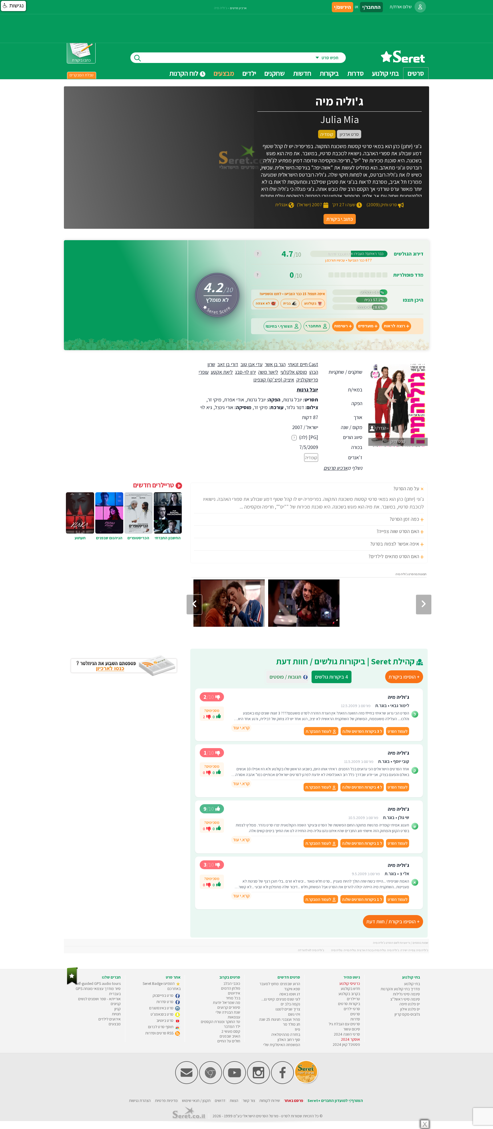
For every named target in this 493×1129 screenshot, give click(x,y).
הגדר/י (380, 428)
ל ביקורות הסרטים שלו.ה (362, 731)
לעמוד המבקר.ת (319, 731)
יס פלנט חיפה (409, 1003)
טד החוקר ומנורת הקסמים (220, 1021)
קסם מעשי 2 (230, 1031)
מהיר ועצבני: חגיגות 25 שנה (279, 1019)
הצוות (234, 1100)
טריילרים (353, 998)
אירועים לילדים (109, 1019)
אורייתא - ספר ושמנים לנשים (99, 998)
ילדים (249, 73)
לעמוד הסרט (397, 731)
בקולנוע (310, 303)
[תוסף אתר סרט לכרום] (210, 1083)
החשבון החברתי (168, 537)
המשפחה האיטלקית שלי (281, 1044)
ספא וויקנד (292, 988)
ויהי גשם (294, 1014)
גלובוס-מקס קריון (407, 1014)
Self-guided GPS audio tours (98, 983)
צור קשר (249, 1100)
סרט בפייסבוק (163, 995)
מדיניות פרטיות (166, 1100)
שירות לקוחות (269, 1100)
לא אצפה (263, 303)
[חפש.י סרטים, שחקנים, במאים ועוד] (136, 57)
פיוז (297, 1029)
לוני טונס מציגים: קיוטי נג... (280, 999)
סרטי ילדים (352, 1008)
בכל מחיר (233, 998)
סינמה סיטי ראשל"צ (405, 999)
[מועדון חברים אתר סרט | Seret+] (186, 1083)
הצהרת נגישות (140, 1100)
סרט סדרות (165, 1001)
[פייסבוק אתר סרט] (282, 1083)
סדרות (355, 1019)
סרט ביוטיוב (165, 1020)
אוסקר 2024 (350, 1039)
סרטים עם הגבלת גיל (344, 1023)
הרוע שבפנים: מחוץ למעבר (279, 983)
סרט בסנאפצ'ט (162, 1014)
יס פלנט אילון (410, 1009)
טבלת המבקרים (82, 74)
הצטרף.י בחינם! (279, 326)
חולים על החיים (228, 1041)
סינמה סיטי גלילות (406, 994)
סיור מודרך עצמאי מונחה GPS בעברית (98, 991)
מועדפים (365, 326)
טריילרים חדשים (154, 484)
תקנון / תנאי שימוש (196, 1100)
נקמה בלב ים (290, 1003)
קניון (117, 1008)
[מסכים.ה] (218, 716)
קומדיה (311, 457)
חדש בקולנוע (350, 988)
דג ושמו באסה (289, 994)
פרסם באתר (293, 1100)
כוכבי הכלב (231, 983)
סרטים (355, 1013)
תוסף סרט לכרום (161, 1026)
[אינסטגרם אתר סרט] (258, 1083)
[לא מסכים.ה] (208, 716)
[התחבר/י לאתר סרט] (420, 7)
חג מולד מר (291, 1024)
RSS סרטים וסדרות (159, 1033)
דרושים (220, 1100)
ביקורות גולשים (331, 676)
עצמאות (234, 1017)
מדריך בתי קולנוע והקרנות (400, 988)
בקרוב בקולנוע (349, 993)
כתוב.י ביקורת (339, 219)
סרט (284, 1115)
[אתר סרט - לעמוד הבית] (72, 983)
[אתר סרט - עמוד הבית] (402, 60)
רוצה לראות (394, 326)
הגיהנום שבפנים (109, 537)
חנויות (116, 1013)
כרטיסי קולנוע (349, 983)
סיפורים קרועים (228, 1007)
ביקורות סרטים (349, 1003)
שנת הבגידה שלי (228, 1012)
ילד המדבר (232, 1026)
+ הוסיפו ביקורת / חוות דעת (393, 921)
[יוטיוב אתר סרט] (234, 1083)
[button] (13, 6)
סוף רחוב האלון (289, 1039)
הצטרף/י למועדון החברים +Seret (335, 1100)
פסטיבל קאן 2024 (346, 1044)
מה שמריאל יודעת (226, 1002)
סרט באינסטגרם (161, 1007)
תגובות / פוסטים (287, 676)
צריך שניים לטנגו (288, 1009)
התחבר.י (313, 326)
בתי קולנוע (412, 983)
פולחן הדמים (230, 988)
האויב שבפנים (230, 1036)
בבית (287, 303)
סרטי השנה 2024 (347, 1034)
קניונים (116, 1003)
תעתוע (80, 537)
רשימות (341, 326)
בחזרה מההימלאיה (285, 1034)
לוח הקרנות (184, 73)
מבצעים (224, 73)
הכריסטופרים (138, 537)
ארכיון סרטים (335, 468)
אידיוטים (234, 993)
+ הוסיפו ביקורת (404, 676)
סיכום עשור (351, 1029)
